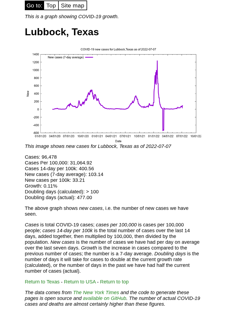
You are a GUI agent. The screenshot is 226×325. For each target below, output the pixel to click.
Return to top (114, 282)
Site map (72, 5)
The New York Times (96, 292)
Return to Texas (42, 282)
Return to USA (80, 282)
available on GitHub (104, 298)
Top (51, 5)
